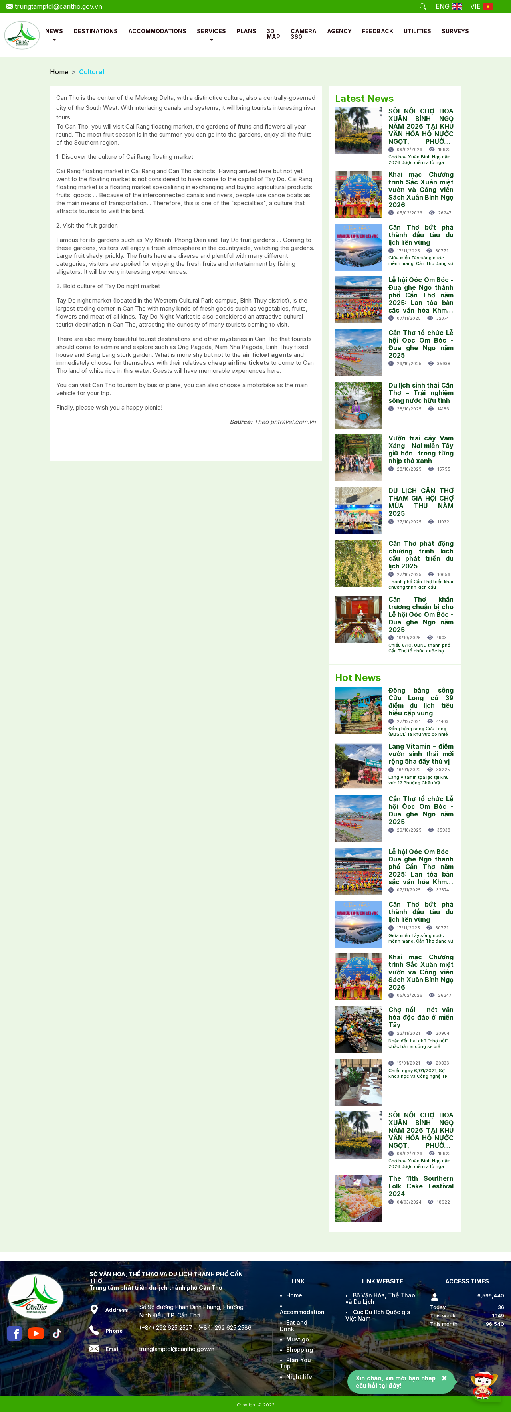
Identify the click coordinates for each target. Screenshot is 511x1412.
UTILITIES (417, 31)
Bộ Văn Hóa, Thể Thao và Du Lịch (380, 1298)
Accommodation (302, 1312)
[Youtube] (36, 1333)
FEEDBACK (377, 31)
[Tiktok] (57, 1333)
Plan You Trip (295, 1363)
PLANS (246, 31)
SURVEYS (455, 31)
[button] (54, 40)
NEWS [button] (54, 31)
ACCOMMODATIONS (157, 31)
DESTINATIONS (95, 31)
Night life (299, 1376)
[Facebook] (14, 1333)
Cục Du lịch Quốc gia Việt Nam (377, 1315)
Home (59, 72)
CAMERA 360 (304, 34)
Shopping (299, 1349)
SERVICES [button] (211, 31)
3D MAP (273, 34)
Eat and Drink (293, 1325)
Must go (297, 1339)
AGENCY (339, 31)
